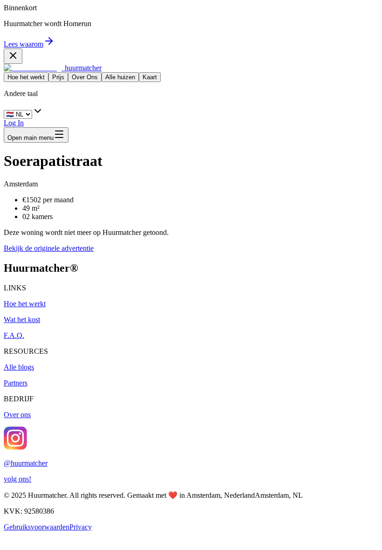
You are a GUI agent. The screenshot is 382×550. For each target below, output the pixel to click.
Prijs (58, 77)
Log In (14, 123)
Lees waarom (23, 44)
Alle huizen (120, 77)
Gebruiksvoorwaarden (36, 527)
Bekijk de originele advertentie (49, 248)
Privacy (80, 527)
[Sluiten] (13, 56)
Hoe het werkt (26, 77)
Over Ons (85, 77)
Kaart (150, 77)
